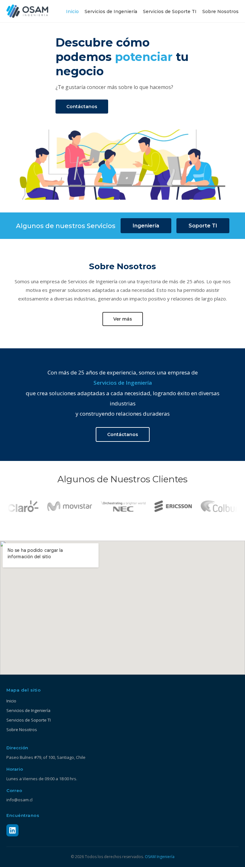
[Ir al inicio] (27, 11)
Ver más (122, 319)
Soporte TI (203, 226)
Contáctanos (81, 106)
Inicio (72, 11)
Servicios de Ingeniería (111, 11)
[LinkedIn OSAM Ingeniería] (12, 830)
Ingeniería (146, 226)
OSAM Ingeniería (159, 856)
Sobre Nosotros (220, 11)
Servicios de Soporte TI (170, 11)
